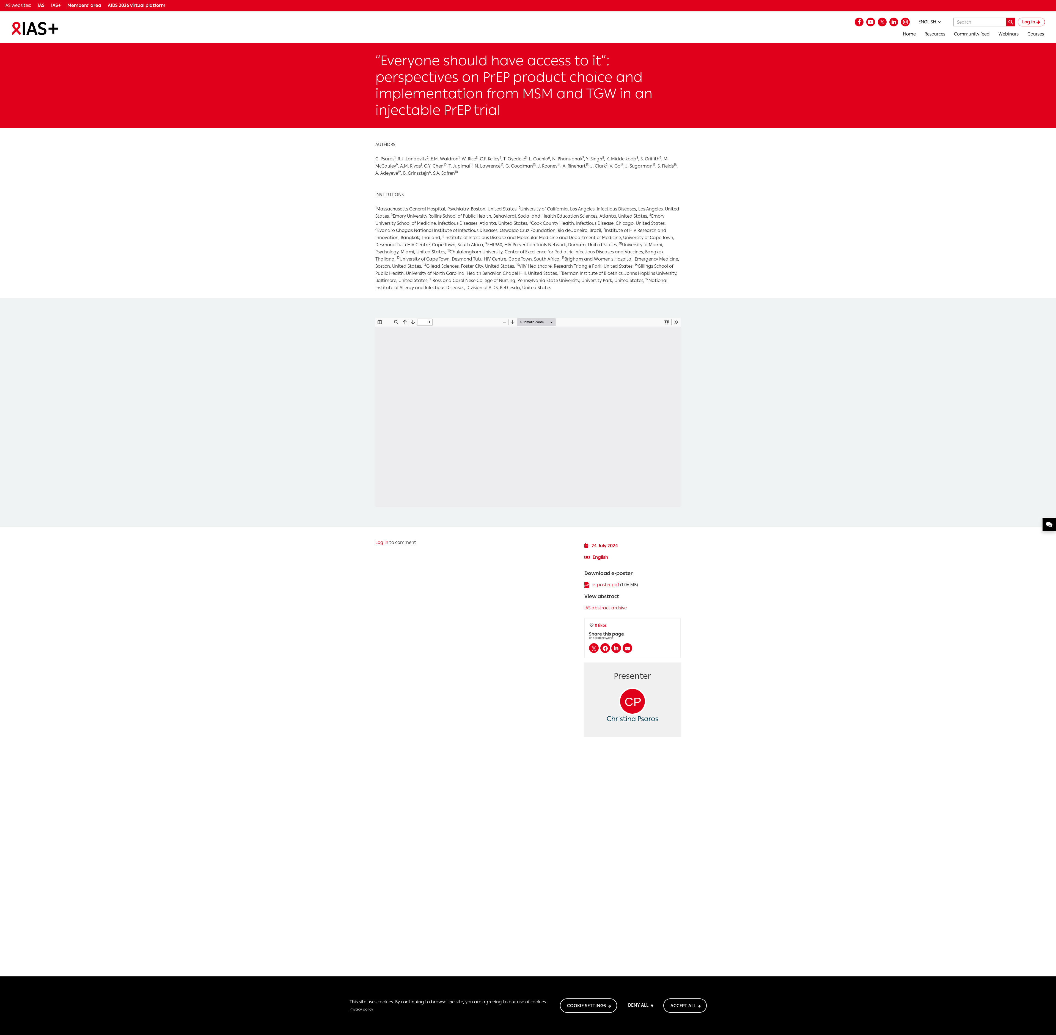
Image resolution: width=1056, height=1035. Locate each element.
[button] (594, 648)
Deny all (638, 1005)
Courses (1035, 34)
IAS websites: (17, 5)
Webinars (1009, 34)
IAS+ (56, 5)
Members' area (84, 5)
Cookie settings (586, 1005)
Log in (1028, 21)
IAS (41, 5)
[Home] (35, 28)
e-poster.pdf (606, 584)
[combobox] (930, 22)
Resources (935, 34)
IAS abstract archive (605, 607)
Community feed (972, 34)
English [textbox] (927, 21)
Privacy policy (361, 1009)
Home (909, 34)
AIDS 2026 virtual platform (136, 5)
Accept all (683, 1005)
